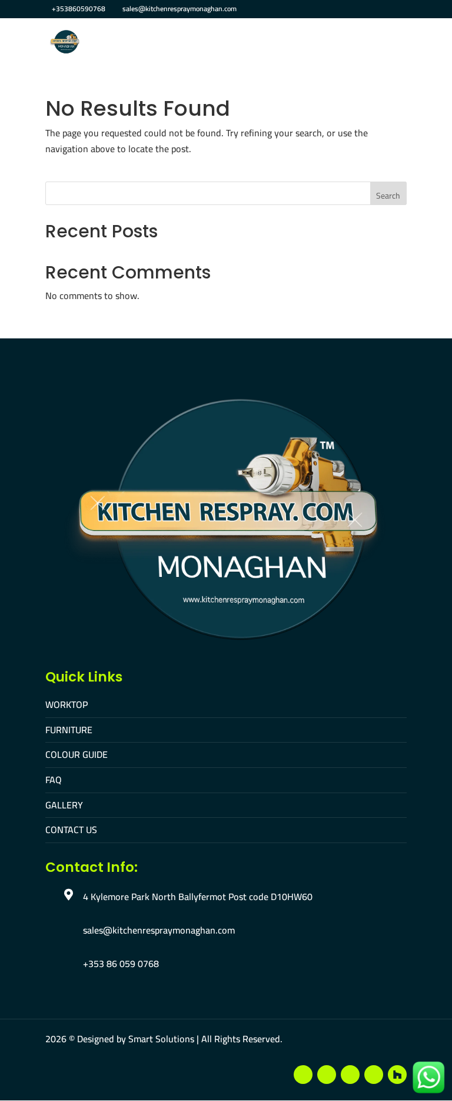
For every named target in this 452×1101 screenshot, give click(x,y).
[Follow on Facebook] (303, 1074)
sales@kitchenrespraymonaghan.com (159, 930)
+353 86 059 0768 (121, 963)
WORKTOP (66, 704)
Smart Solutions (161, 1039)
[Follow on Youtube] (326, 1074)
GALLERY (64, 805)
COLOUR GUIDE (76, 754)
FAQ (53, 779)
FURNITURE (68, 730)
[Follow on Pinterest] (373, 1074)
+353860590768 (78, 8)
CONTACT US (71, 829)
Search (388, 195)
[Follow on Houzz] (397, 1074)
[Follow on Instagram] (350, 1074)
